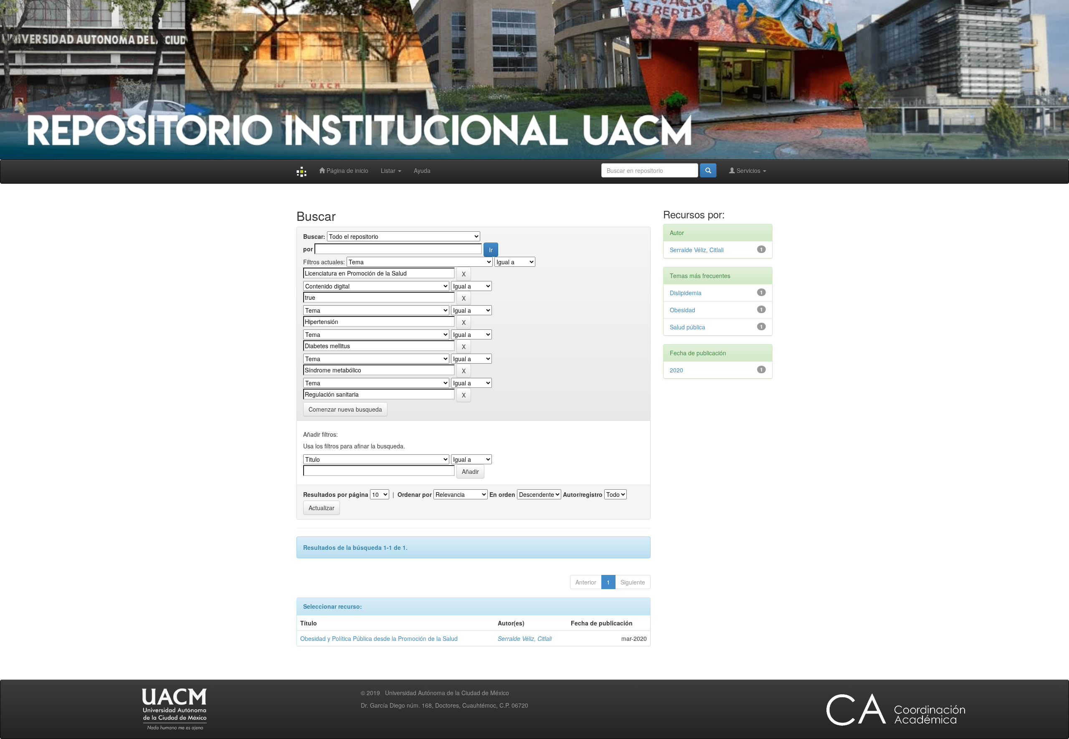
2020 (676, 370)
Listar (389, 170)
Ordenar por (415, 494)
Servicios (748, 170)
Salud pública (687, 327)
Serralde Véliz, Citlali (525, 638)
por (308, 249)
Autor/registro (583, 494)
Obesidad (682, 310)
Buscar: (314, 236)
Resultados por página (335, 494)
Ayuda (422, 170)
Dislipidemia (686, 293)
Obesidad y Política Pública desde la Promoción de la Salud (379, 638)
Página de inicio (346, 170)
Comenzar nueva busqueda (345, 409)
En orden (502, 494)
